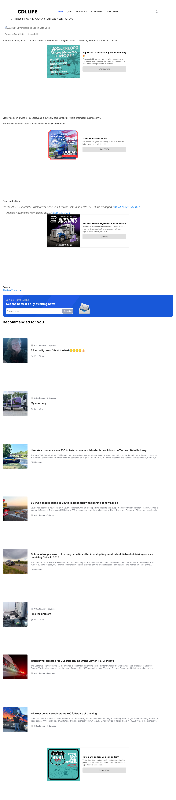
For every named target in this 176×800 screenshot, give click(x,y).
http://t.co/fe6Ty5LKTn (126, 207)
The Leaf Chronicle (12, 290)
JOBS (69, 11)
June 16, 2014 (61, 212)
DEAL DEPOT (112, 11)
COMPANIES (96, 11)
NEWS (60, 11)
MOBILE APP (81, 11)
